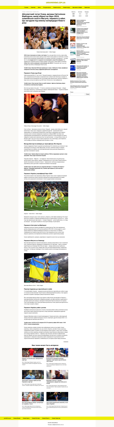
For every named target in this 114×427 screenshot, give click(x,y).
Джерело (66, 341)
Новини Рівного (45, 418)
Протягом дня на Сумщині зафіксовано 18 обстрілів (82, 37)
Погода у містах (47, 7)
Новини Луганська (80, 57)
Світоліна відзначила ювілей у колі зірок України (57, 403)
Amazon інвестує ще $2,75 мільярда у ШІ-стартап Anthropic (83, 60)
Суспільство (79, 78)
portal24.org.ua (7, 418)
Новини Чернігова (56, 418)
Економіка (78, 69)
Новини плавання (80, 48)
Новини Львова (79, 34)
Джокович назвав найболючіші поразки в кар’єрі (31, 381)
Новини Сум (79, 39)
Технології (78, 63)
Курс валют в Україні (77, 7)
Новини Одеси (26, 418)
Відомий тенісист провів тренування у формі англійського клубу (56, 382)
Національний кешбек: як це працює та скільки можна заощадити (82, 67)
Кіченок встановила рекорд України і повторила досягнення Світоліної (56, 360)
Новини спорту (66, 7)
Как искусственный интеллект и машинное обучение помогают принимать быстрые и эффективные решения (82, 75)
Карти (39, 7)
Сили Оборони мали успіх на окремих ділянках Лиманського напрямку (79, 86)
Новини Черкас (73, 88)
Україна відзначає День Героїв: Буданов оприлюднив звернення (78, 81)
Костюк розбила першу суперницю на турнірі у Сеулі (32, 403)
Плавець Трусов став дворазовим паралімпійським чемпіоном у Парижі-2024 (82, 45)
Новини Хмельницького (81, 26)
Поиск (71, 92)
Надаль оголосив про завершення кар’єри (32, 359)
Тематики (33, 7)
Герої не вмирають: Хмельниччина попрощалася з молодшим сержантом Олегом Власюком (82, 22)
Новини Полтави (36, 418)
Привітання (87, 7)
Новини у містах (57, 7)
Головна (26, 7)
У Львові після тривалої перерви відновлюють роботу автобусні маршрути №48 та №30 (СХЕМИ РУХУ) (82, 31)
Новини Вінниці (16, 418)
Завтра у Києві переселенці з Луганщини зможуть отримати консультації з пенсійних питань (82, 53)
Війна (71, 83)
